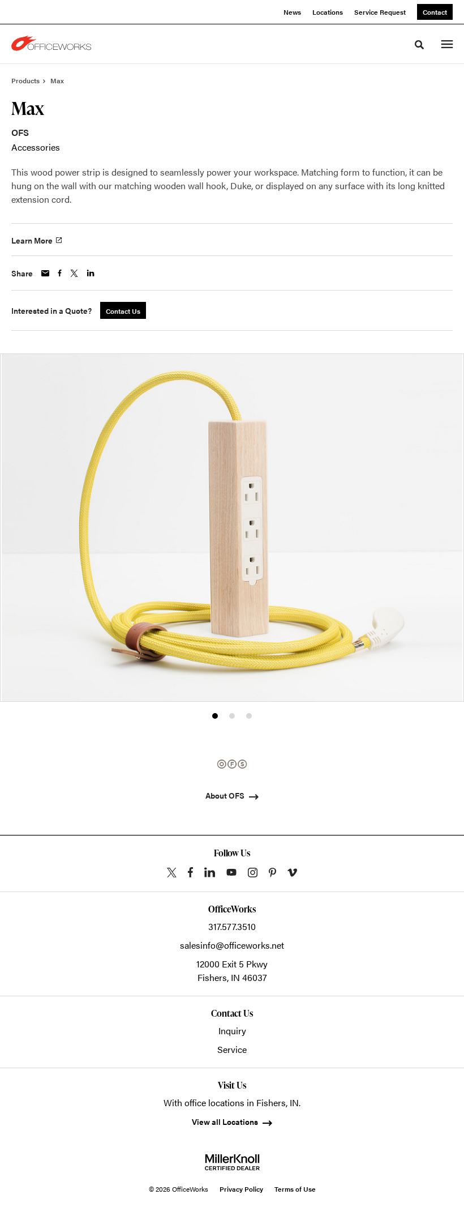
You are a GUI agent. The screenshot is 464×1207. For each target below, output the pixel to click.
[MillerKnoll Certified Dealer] (232, 1162)
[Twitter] (172, 872)
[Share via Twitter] (74, 273)
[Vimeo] (292, 872)
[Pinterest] (272, 872)
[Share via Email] (45, 273)
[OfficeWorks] (53, 44)
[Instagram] (252, 872)
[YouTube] (231, 872)
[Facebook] (190, 872)
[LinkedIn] (209, 872)
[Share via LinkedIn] (90, 273)
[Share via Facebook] (60, 273)
